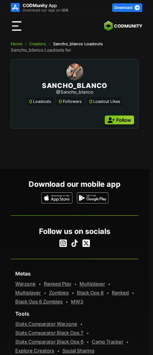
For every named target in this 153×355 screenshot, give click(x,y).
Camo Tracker (107, 342)
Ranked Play (57, 284)
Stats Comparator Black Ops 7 (49, 333)
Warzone (25, 284)
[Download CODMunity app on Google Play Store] (92, 197)
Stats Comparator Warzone (46, 324)
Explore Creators (34, 351)
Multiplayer (92, 284)
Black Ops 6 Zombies (39, 301)
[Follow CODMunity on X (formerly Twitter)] (86, 243)
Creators (37, 43)
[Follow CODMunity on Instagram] (63, 243)
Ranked (120, 293)
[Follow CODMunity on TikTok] (74, 243)
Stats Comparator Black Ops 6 (49, 342)
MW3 (77, 301)
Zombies (59, 293)
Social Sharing (78, 351)
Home (16, 43)
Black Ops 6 (90, 293)
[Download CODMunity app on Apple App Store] (57, 197)
